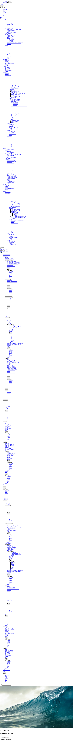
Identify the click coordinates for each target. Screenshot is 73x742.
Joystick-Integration (8, 33)
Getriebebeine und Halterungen (12, 52)
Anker (10, 140)
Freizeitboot (5, 1)
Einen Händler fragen (4, 251)
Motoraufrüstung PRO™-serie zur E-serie (14, 29)
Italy (3, 15)
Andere (8, 58)
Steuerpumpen (7, 68)
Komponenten (11, 39)
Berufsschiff (5, 2)
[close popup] (4, 250)
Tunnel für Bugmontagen (11, 35)
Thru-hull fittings (14, 142)
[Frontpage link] (3, 19)
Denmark (4, 12)
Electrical (8, 80)
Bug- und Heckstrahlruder (9, 21)
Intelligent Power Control (11, 30)
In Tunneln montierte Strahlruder (12, 22)
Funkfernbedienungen (10, 27)
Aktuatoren (6, 61)
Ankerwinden (5, 72)
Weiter (4, 83)
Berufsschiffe (7, 741)
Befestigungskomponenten (11, 51)
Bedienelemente (7, 25)
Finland (4, 14)
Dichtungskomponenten (11, 56)
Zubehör (6, 64)
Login (1, 17)
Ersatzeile (6, 45)
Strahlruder (4, 20)
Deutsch (2, 5)
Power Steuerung (8, 67)
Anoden (12, 111)
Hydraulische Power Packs (9, 63)
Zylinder (6, 69)
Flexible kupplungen (10, 57)
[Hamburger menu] (1, 252)
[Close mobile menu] (0, 18)
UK (3, 13)
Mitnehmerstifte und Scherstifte (12, 49)
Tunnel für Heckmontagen (11, 36)
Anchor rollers (9, 81)
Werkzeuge (9, 44)
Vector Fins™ (7, 60)
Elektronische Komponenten (11, 50)
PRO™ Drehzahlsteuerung (11, 32)
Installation (11, 141)
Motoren (8, 54)
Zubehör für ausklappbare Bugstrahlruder (14, 43)
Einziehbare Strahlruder (11, 24)
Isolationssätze (9, 37)
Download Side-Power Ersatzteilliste (13, 46)
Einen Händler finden (4, 249)
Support (1, 4)
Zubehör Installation (8, 70)
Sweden (4, 11)
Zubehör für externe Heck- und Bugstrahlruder (15, 42)
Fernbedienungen (8, 75)
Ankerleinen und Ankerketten (10, 76)
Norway (4, 10)
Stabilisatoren (5, 59)
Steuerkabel (11, 41)
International (5, 9)
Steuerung (4, 66)
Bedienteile (9, 26)
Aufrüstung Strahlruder (9, 28)
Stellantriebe (13, 110)
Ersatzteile (6, 71)
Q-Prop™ (8, 31)
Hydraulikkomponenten (11, 53)
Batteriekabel (11, 40)
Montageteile (7, 34)
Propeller (8, 55)
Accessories (9, 79)
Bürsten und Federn (14, 112)
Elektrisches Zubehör (10, 38)
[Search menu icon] (0, 248)
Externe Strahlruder (10, 23)
